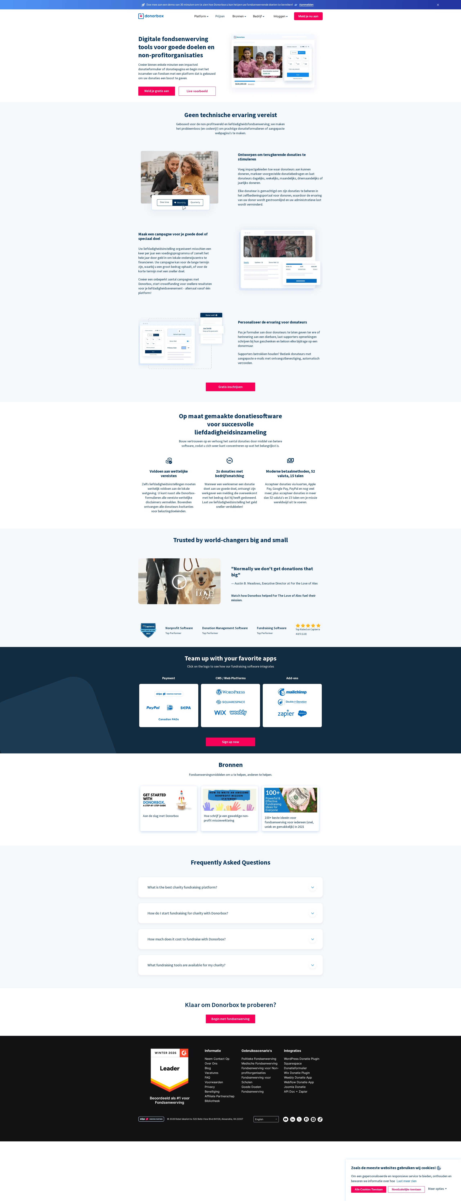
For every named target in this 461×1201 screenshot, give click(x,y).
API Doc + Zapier (295, 1091)
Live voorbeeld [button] (197, 91)
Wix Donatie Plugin (297, 1073)
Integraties (292, 1051)
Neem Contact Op (217, 1059)
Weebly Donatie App (298, 1077)
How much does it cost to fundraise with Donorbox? (186, 939)
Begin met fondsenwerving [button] (230, 1019)
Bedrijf (257, 16)
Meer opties (436, 1189)
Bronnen (238, 16)
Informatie (213, 1051)
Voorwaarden (214, 1082)
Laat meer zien (407, 1181)
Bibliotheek (212, 1101)
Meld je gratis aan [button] (156, 91)
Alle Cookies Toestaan (369, 1189)
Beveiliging (212, 1091)
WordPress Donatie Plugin (301, 1059)
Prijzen (220, 16)
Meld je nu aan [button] (308, 16)
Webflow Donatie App (299, 1082)
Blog (208, 1068)
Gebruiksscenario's (256, 1051)
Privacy (210, 1087)
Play (179, 582)
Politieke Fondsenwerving (258, 1059)
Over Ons (211, 1063)
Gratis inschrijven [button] (230, 387)
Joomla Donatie (295, 1087)
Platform (200, 16)
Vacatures (211, 1073)
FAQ (207, 1077)
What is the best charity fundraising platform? (182, 887)
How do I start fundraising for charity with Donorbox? (187, 913)
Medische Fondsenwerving (259, 1063)
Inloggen (279, 16)
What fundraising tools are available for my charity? (186, 965)
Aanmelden (306, 4)
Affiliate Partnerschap (219, 1096)
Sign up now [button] (230, 742)
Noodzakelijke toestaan (406, 1189)
